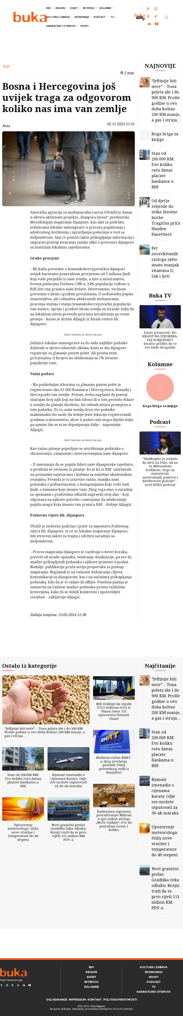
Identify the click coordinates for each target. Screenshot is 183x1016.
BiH (6, 66)
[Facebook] (148, 9)
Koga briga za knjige (160, 406)
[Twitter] (148, 17)
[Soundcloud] (149, 24)
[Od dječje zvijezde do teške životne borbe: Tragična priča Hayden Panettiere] (144, 202)
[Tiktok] (156, 17)
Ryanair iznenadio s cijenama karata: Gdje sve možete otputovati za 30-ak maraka (68, 780)
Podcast (160, 421)
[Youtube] (157, 24)
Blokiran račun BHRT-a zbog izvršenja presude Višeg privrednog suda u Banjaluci (114, 764)
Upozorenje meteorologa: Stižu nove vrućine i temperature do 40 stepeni (23, 832)
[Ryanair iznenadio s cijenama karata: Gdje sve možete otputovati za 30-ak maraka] (68, 759)
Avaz (6, 126)
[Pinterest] (18, 235)
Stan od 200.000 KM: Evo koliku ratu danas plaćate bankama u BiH (163, 170)
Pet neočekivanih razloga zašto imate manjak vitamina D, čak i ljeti (165, 262)
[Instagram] (156, 9)
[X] (18, 224)
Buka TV (160, 295)
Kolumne (160, 364)
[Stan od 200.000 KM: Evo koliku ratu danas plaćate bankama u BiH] (144, 155)
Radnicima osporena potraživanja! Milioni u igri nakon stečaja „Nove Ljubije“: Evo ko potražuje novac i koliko (114, 820)
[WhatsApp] (18, 245)
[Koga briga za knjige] (144, 135)
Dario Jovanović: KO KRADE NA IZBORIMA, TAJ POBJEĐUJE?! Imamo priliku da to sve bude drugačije (160, 339)
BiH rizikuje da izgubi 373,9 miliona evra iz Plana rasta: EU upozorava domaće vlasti (113, 711)
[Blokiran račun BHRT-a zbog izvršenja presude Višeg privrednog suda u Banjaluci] (114, 741)
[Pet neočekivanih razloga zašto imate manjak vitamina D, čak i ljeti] (144, 249)
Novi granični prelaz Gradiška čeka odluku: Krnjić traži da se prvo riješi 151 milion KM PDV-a (68, 832)
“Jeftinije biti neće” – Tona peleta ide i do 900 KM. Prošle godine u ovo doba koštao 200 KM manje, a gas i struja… (166, 100)
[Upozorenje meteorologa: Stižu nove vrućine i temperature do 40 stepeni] (23, 809)
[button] (166, 17)
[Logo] (30, 17)
